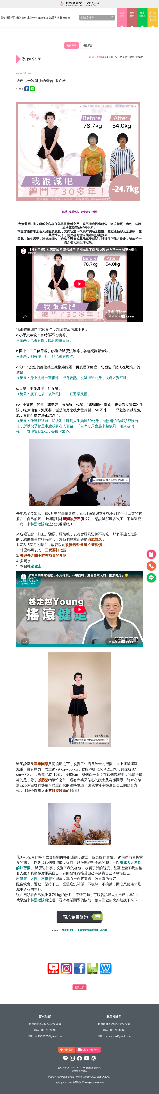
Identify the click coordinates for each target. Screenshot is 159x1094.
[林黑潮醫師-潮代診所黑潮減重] (72, 1060)
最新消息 (21, 17)
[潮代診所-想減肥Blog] (93, 1060)
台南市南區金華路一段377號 (114, 1023)
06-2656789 (117, 1029)
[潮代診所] (65, 1060)
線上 (122, 14)
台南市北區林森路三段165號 (45, 1023)
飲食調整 (86, 212)
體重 (95, 212)
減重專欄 (54, 17)
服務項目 (43, 17)
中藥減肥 (37, 388)
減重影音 (87, 45)
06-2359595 (48, 1029)
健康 (142, 14)
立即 (132, 14)
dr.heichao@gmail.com (118, 1036)
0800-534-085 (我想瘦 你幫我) (86, 1067)
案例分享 (32, 17)
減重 (64, 212)
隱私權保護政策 (79, 1070)
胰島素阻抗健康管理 (152, 16)
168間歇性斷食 (99, 404)
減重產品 (74, 212)
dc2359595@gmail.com (48, 1036)
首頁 (91, 56)
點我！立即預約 (90, 1049)
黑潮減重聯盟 (7, 17)
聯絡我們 (68, 1049)
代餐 (79, 404)
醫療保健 (65, 17)
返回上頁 (79, 987)
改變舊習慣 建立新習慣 (83, 544)
